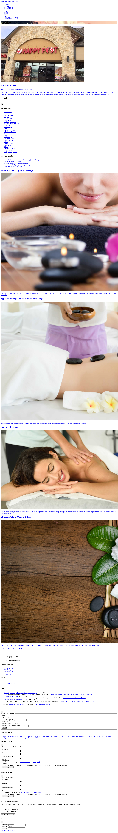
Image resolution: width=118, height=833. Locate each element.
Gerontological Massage (11, 123)
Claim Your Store (9, 682)
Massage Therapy (9, 130)
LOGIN (6, 16)
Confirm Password (7, 756)
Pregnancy (7, 135)
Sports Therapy (8, 140)
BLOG (6, 11)
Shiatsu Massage (9, 138)
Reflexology (8, 137)
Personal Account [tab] (41, 736)
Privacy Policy (37, 762)
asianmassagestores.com (43, 704)
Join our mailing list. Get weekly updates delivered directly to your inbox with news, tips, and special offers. (35, 765)
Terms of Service (25, 762)
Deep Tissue (8, 118)
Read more (71, 694)
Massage (6, 128)
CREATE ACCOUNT (11, 18)
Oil (5, 133)
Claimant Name (7, 716)
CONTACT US (9, 14)
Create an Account (8, 767)
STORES (7, 6)
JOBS (6, 9)
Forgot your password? (9, 830)
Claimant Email (7, 718)
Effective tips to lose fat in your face (14, 166)
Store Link (5, 721)
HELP (6, 13)
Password (5, 753)
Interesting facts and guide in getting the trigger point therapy (22, 160)
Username (5, 824)
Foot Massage (8, 120)
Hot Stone (7, 125)
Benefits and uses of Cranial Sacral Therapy (17, 163)
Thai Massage (8, 145)
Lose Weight (8, 127)
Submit (5, 727)
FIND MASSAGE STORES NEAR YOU (13, 648)
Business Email (7, 725)
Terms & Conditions (9, 683)
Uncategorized (8, 150)
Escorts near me (8, 685)
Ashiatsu (6, 113)
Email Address (6, 749)
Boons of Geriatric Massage (12, 161)
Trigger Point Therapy (10, 672)
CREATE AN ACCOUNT (7, 814)
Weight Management (10, 152)
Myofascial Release (10, 132)
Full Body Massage (10, 122)
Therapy (6, 147)
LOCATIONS (8, 8)
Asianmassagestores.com (16, 704)
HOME (6, 4)
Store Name (5, 720)
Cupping (6, 117)
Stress (6, 142)
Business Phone (7, 723)
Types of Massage (9, 148)
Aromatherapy (8, 112)
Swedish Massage (9, 143)
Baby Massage (8, 115)
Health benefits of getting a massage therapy (17, 165)
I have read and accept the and (22, 762)
